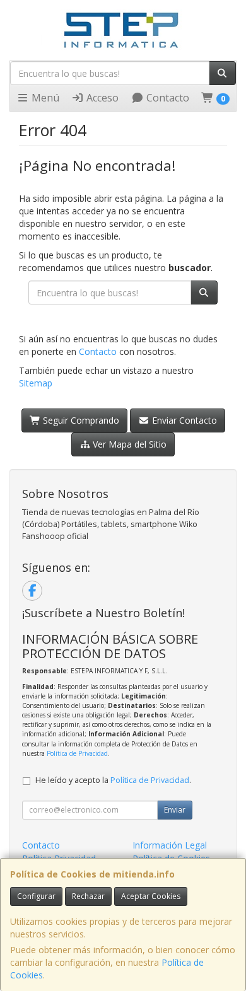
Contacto (166, 98)
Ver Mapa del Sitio (128, 444)
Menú (44, 98)
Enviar (174, 809)
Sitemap (35, 383)
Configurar (36, 896)
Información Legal (169, 845)
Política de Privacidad (77, 753)
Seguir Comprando (79, 420)
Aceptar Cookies (150, 896)
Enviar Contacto (183, 420)
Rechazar (88, 896)
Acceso (101, 98)
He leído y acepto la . (113, 780)
